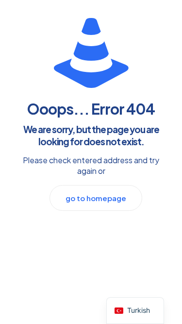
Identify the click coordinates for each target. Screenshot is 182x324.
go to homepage (96, 198)
